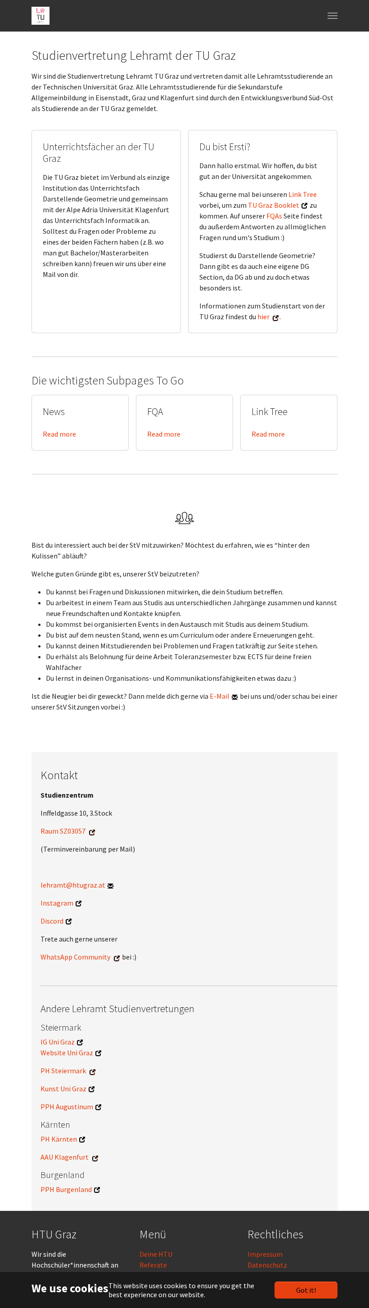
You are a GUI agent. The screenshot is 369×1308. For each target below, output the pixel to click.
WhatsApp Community (75, 956)
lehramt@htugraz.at (72, 884)
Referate (153, 1264)
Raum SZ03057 (63, 830)
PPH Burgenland (66, 1189)
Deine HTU (156, 1254)
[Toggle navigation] (333, 15)
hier (263, 316)
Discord (51, 920)
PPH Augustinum (66, 1106)
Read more (59, 433)
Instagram (56, 902)
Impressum (265, 1254)
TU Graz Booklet (273, 205)
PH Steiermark (63, 1070)
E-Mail (220, 696)
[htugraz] (41, 15)
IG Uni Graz (57, 1041)
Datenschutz (267, 1264)
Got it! (306, 1290)
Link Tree (302, 194)
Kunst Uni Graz (63, 1088)
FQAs (274, 215)
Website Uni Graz (66, 1052)
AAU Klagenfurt (64, 1156)
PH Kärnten (58, 1138)
